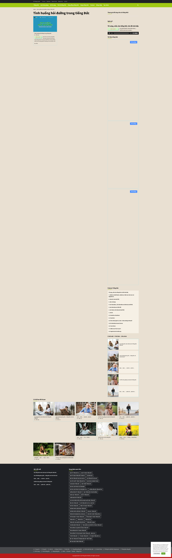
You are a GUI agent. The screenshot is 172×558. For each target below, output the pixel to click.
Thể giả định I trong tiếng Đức (93, 516)
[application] (123, 33)
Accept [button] (163, 553)
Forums (43, 1)
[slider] (136, 33)
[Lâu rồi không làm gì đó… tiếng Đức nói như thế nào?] (113, 356)
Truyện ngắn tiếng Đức (75, 525)
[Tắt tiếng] (133, 33)
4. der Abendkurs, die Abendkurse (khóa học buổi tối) (121, 304)
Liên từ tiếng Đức (85, 495)
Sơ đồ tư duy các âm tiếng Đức (104, 437)
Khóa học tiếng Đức (74, 495)
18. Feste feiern (112, 326)
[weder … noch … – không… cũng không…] (129, 429)
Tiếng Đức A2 (80, 519)
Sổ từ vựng (53, 5)
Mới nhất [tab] (111, 336)
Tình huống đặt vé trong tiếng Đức (78, 530)
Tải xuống (133, 42)
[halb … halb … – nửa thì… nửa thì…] (113, 368)
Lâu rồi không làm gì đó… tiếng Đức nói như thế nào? (128, 356)
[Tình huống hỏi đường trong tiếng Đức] (45, 24)
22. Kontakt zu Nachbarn (114, 315)
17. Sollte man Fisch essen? (115, 328)
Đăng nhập (99, 5)
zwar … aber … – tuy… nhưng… (83, 437)
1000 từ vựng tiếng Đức (86, 473)
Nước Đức (67, 549)
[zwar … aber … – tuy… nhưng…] (86, 429)
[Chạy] (109, 33)
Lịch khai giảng (44, 5)
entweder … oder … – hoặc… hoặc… (42, 457)
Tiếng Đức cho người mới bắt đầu (77, 522)
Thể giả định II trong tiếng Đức (77, 516)
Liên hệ (65, 1)
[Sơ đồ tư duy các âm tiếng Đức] (107, 429)
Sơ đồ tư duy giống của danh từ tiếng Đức (128, 380)
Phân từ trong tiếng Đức (86, 506)
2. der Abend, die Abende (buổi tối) (116, 310)
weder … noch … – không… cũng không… (128, 437)
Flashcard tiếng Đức (74, 484)
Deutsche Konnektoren (92, 481)
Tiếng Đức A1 (73, 519)
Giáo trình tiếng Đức (86, 484)
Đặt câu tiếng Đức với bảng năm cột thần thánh (81, 538)
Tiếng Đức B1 (88, 519)
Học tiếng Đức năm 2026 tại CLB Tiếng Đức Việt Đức (128, 344)
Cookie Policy (99, 549)
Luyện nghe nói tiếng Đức (75, 497)
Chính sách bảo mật (88, 549)
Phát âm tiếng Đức (74, 506)
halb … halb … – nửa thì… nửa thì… (127, 368)
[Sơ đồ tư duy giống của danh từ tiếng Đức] (113, 379)
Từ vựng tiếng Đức (83, 536)
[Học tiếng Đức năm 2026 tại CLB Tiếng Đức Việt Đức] (113, 344)
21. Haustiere (112, 318)
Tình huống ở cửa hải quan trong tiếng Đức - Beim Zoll (82, 533)
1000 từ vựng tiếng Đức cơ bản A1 (77, 475)
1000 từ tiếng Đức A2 (74, 473)
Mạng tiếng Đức (84, 5)
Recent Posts (54, 1)
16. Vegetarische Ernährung (115, 331)
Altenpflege (90, 475)
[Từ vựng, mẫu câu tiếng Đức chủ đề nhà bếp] (65, 449)
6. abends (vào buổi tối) (114, 299)
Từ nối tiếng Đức (74, 536)
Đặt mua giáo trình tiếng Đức (76, 541)
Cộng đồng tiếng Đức (73, 5)
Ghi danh (68, 551)
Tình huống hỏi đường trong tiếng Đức (42, 33)
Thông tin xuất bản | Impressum (112, 549)
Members (48, 1)
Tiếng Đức (36, 5)
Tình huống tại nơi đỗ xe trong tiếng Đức (92, 525)
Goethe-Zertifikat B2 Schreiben (77, 486)
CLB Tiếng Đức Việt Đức (92, 478)
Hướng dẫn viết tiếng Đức (76, 492)
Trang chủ (37, 549)
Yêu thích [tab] (124, 336)
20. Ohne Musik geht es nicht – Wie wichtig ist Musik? (120, 320)
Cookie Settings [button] (157, 553)
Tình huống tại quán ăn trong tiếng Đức (79, 527)
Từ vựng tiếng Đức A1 (95, 536)
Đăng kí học (60, 1)
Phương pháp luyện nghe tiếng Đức (78, 508)
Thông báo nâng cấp (126, 549)
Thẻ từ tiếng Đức (61, 5)
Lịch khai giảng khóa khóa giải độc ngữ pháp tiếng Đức (82, 500)
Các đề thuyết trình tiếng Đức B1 (77, 481)
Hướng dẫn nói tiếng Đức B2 (95, 489)
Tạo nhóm (106, 5)
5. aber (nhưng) (112, 302)
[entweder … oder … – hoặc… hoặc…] (43, 449)
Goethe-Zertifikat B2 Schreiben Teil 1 (78, 489)
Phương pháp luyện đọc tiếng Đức (78, 511)
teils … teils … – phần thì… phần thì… (127, 391)
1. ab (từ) (111, 312)
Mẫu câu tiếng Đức (74, 503)
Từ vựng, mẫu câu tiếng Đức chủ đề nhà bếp (118, 292)
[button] (138, 5)
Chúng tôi (44, 549)
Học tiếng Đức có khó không (90, 492)
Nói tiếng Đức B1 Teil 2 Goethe (87, 503)
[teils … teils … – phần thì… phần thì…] (113, 391)
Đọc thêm (36, 43)
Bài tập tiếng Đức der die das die (77, 478)
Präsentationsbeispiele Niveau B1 (77, 514)
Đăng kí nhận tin (59, 549)
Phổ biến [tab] (117, 336)
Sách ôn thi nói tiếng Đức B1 (93, 514)
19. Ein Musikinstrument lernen (116, 323)
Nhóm (64, 551)
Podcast (92, 5)
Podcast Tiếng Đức (91, 511)
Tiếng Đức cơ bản (91, 522)
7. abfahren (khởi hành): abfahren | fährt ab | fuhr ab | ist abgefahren (121, 295)
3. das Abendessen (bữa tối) (115, 307)
